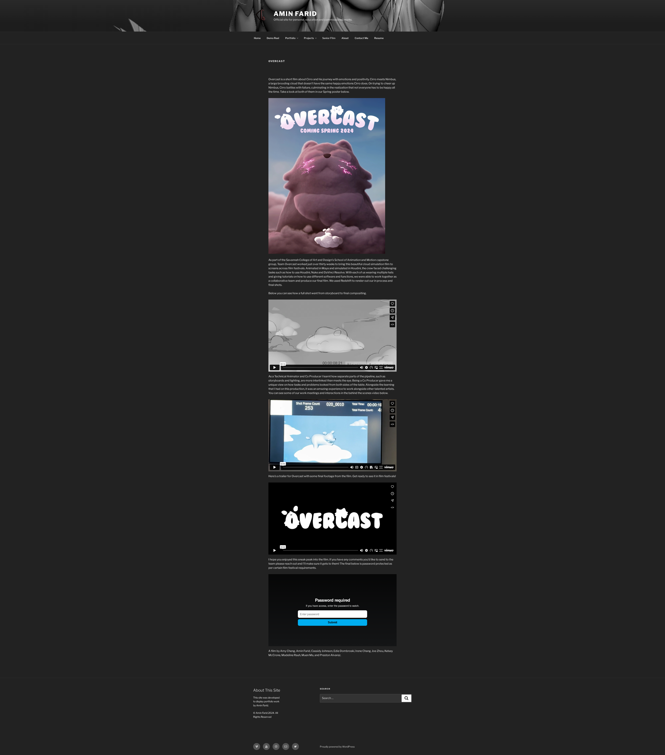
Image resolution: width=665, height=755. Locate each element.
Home (257, 38)
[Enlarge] (380, 102)
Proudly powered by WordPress (337, 746)
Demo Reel (273, 38)
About (345, 38)
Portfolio (290, 38)
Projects (309, 38)
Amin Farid (295, 13)
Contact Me (361, 38)
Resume (379, 38)
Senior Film (328, 38)
